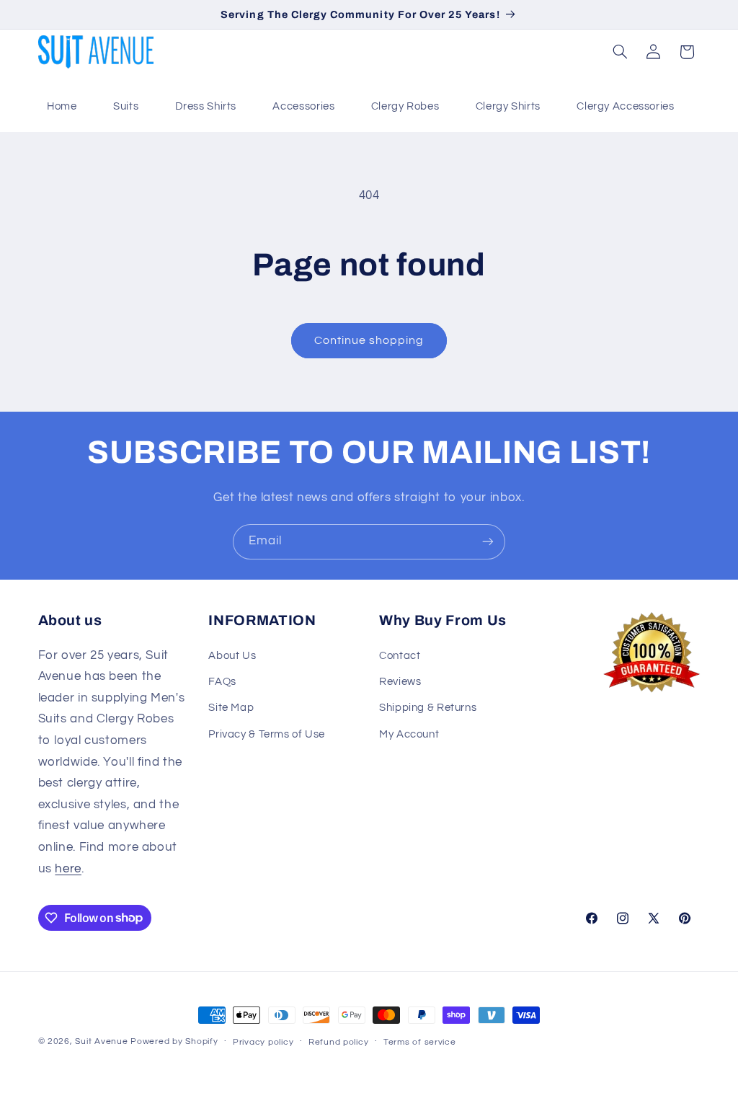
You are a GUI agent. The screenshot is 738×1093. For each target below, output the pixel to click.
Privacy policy (263, 1042)
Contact (399, 655)
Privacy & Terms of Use (266, 734)
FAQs (222, 681)
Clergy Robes (405, 106)
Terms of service (419, 1042)
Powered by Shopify (174, 1041)
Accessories (303, 106)
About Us (232, 655)
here (68, 868)
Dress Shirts (206, 106)
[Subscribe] (487, 541)
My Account (409, 734)
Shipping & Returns (427, 707)
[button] (619, 51)
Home (62, 106)
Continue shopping (369, 340)
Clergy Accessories (625, 106)
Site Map (231, 707)
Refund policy (338, 1042)
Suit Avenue (101, 1041)
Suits (125, 106)
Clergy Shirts (508, 106)
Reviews (400, 681)
